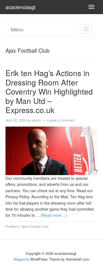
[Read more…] (53, 215)
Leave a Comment (61, 120)
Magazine (21, 259)
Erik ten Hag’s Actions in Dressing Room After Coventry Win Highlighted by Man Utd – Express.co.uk (49, 91)
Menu (17, 29)
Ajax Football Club (35, 226)
